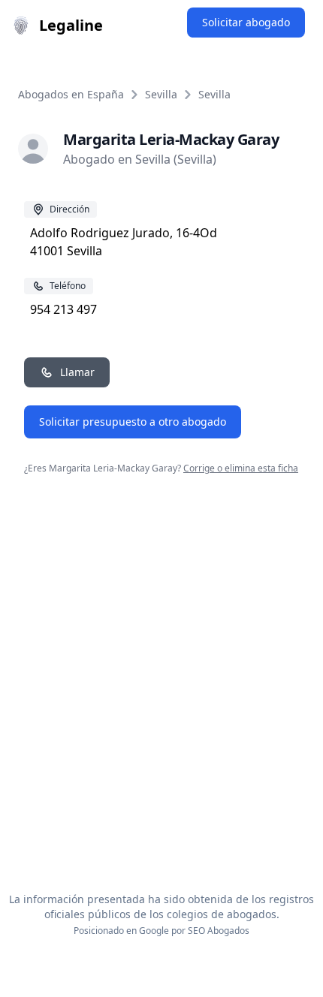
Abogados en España (71, 94)
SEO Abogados (218, 930)
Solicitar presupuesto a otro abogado (132, 421)
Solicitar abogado (246, 22)
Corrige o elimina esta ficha (240, 468)
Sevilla (161, 94)
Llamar (77, 372)
